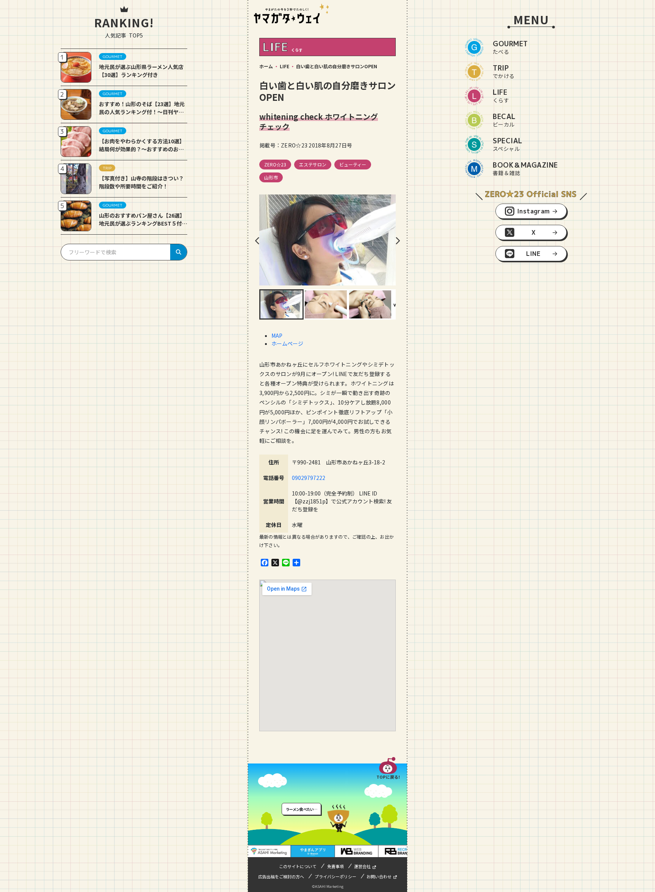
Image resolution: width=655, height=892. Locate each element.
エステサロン (312, 164)
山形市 (271, 177)
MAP (276, 335)
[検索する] (178, 252)
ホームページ (287, 343)
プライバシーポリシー (335, 876)
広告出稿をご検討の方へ (281, 876)
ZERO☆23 (275, 164)
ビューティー (352, 164)
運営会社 (362, 866)
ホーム (266, 66)
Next (397, 241)
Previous (257, 241)
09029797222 (308, 477)
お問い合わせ (379, 876)
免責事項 (335, 866)
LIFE (284, 66)
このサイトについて (298, 866)
